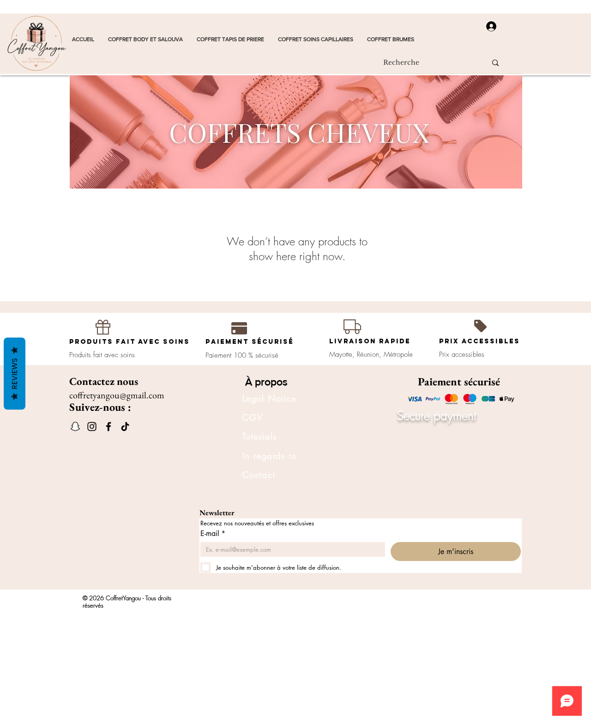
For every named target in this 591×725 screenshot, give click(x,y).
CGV (252, 417)
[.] (488, 26)
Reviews (14, 373)
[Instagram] (92, 426)
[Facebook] (109, 426)
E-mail (212, 533)
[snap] (75, 426)
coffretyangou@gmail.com (116, 395)
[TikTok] (125, 426)
